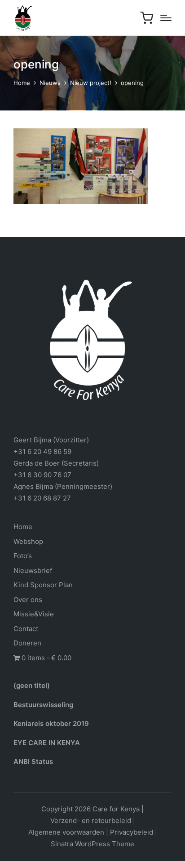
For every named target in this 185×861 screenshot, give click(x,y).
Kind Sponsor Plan (43, 585)
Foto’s (22, 555)
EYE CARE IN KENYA (46, 742)
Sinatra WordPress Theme (92, 844)
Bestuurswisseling (43, 704)
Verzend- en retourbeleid (90, 820)
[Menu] (166, 18)
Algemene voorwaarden (66, 832)
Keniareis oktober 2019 (51, 723)
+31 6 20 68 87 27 (42, 498)
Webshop (28, 541)
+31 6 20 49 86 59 (42, 451)
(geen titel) (31, 685)
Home (22, 526)
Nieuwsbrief (32, 570)
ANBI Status (33, 761)
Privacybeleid (131, 832)
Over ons (27, 599)
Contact (25, 628)
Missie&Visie (33, 614)
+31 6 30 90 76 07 (42, 475)
